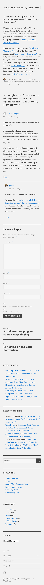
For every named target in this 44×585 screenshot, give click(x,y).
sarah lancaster (25, 84)
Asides (5, 81)
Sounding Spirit (11, 490)
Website (6, 293)
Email (6, 283)
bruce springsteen (16, 81)
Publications (10, 521)
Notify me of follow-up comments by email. (17, 306)
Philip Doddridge (18, 65)
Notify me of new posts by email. (14, 312)
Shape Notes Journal (13, 487)
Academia (9, 510)
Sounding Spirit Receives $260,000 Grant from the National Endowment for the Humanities (22, 373)
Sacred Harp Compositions (16, 484)
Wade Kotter (10, 425)
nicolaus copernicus (29, 81)
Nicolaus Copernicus (22, 74)
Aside (35, 79)
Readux (8, 481)
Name (6, 273)
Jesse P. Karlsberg (13, 79)
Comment (8, 242)
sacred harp (15, 84)
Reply (6, 177)
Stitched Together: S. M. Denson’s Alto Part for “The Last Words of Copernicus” (22, 419)
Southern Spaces (12, 493)
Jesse (11, 186)
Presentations (11, 518)
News (7, 515)
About (6, 551)
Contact (6, 566)
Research (9, 524)
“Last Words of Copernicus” (25, 54)
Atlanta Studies (11, 478)
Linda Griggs (13, 114)
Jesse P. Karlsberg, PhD (18, 7)
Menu (37, 7)
